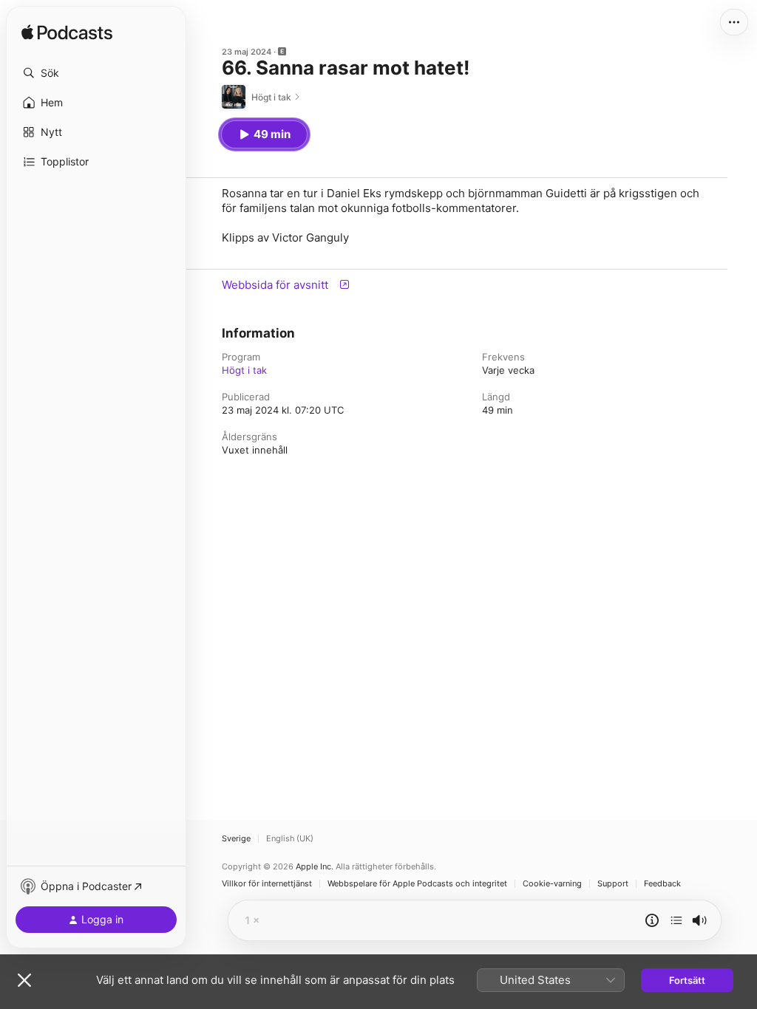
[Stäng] (24, 980)
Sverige (236, 839)
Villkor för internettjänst (267, 884)
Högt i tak (244, 370)
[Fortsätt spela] (676, 920)
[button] (96, 73)
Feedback (662, 884)
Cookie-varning (552, 884)
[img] (66, 33)
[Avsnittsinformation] (652, 920)
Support (612, 884)
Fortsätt (687, 980)
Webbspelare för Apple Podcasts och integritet (417, 884)
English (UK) (289, 839)
